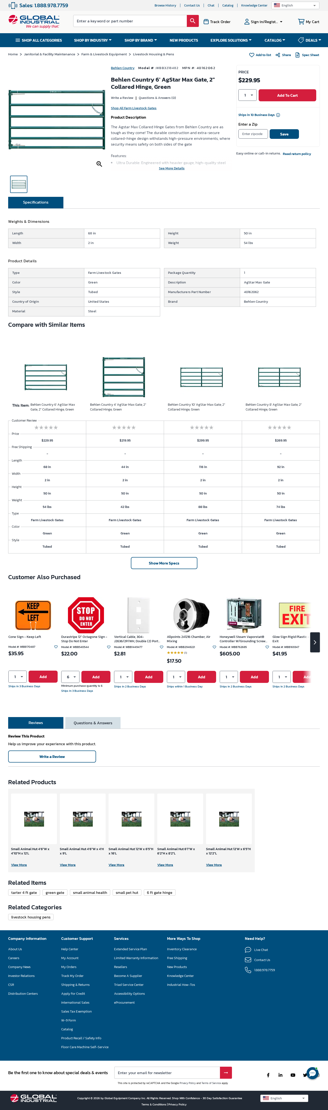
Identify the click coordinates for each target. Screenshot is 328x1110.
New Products (177, 966)
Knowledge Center (254, 5)
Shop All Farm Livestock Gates (134, 108)
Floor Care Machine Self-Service (85, 1047)
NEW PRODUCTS (184, 40)
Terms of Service (211, 1083)
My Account (70, 958)
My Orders (68, 966)
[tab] (35, 202)
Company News (19, 966)
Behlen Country (122, 68)
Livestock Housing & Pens (153, 54)
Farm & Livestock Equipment (104, 54)
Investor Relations (21, 975)
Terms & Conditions (154, 1104)
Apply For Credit (73, 993)
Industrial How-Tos (181, 984)
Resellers (120, 966)
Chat (211, 5)
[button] (295, 5)
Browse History (165, 5)
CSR (11, 984)
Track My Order (72, 975)
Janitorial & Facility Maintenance (49, 54)
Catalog (227, 5)
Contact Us (192, 5)
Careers (13, 958)
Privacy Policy (188, 1083)
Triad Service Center (129, 984)
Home (13, 54)
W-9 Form (68, 1020)
